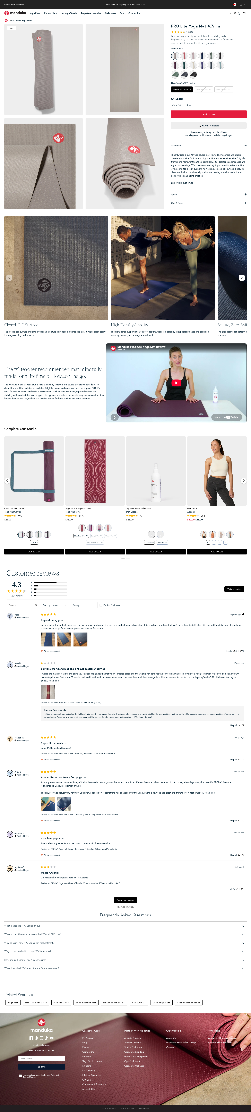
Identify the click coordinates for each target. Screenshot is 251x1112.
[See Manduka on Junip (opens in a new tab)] (131, 907)
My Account (88, 1037)
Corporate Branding (134, 1051)
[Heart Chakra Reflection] (108, 528)
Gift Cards (87, 1079)
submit (41, 1066)
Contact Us (88, 1051)
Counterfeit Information (94, 1084)
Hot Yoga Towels (69, 13)
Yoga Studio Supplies (188, 1002)
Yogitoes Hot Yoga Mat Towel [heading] (78, 508)
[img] (22, 617)
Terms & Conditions (127, 1108)
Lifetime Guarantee (91, 1075)
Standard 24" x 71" (81, 536)
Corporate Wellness (134, 1065)
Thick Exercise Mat (86, 1002)
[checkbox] (113, 605)
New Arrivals (139, 1002)
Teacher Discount (132, 1042)
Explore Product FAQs (182, 182)
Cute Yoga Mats (161, 1002)
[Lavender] (151, 534)
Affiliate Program (132, 1037)
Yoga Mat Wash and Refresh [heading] (138, 508)
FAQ (84, 1042)
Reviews (86, 1047)
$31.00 (7, 519)
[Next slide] (242, 278)
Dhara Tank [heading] (192, 508)
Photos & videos (111, 605)
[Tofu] (203, 534)
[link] (182, 32)
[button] (36, 13)
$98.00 (69, 519)
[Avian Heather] (230, 534)
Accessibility (88, 1088)
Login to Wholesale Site (220, 1042)
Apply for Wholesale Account (222, 1037)
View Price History (181, 105)
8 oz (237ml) (149, 542)
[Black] (29, 534)
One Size (34, 542)
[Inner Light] (90, 528)
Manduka (112, 1108)
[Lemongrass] (160, 534)
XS (208, 542)
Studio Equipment (133, 1047)
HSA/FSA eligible (210, 125)
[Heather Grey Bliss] (38, 534)
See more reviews (125, 900)
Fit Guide (86, 1056)
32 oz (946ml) (162, 542)
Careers (170, 1047)
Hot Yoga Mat (61, 1002)
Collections (110, 13)
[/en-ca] (15, 13)
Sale (122, 13)
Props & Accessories (91, 13)
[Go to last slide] (7, 481)
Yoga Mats (35, 13)
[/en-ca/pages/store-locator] (239, 13)
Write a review (234, 589)
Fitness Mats (50, 13)
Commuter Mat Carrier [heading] (14, 508)
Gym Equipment (132, 1061)
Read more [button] (54, 680)
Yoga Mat (13, 1002)
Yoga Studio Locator (92, 1061)
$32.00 (191, 519)
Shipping (86, 1065)
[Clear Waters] (99, 528)
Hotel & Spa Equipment (136, 1056)
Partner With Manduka (14, 4)
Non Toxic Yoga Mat (36, 1002)
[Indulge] (47, 534)
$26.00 (130, 519)
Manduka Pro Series (114, 1002)
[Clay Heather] (212, 534)
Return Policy (88, 1070)
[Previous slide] (9, 278)
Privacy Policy (143, 1108)
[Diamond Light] (82, 528)
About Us (171, 1037)
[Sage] (21, 534)
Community (134, 13)
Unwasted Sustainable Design (181, 1042)
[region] (125, 496)
